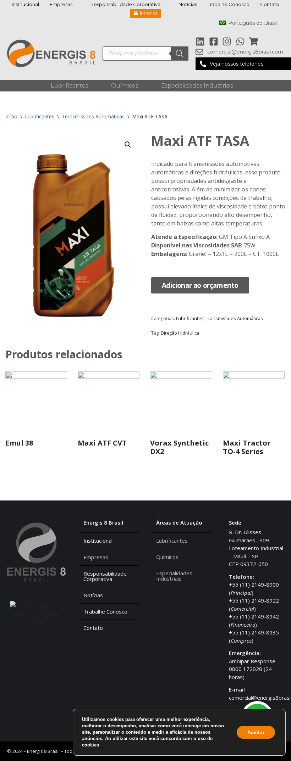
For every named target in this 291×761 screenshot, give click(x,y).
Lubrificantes (69, 85)
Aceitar (255, 732)
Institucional (25, 4)
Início (11, 116)
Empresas (61, 4)
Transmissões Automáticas (93, 116)
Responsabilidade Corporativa (125, 4)
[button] (243, 63)
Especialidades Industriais (197, 85)
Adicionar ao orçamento (200, 285)
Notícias (188, 4)
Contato (269, 4)
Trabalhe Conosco (228, 4)
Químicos (124, 85)
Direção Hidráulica (180, 333)
